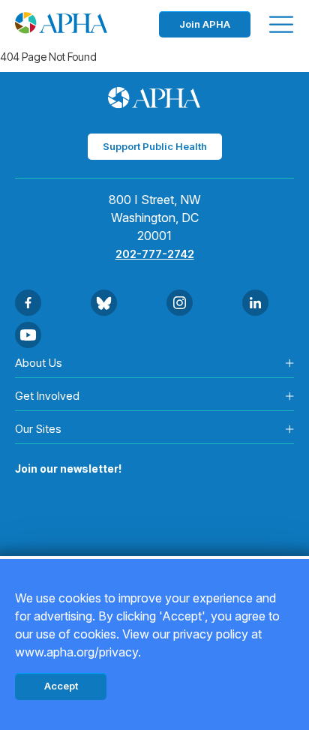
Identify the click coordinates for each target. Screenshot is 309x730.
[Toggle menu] (281, 24)
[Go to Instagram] (179, 303)
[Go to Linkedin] (255, 303)
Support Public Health (155, 146)
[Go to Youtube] (28, 335)
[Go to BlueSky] (104, 303)
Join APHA (204, 24)
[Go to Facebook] (28, 303)
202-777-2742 (155, 254)
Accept (61, 686)
